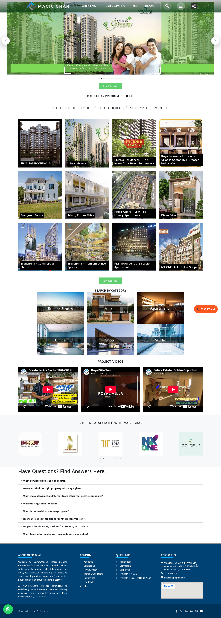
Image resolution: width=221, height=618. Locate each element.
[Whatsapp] (186, 611)
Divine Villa (168, 215)
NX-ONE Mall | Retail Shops (179, 267)
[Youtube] (201, 611)
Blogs (149, 6)
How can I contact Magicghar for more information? (54, 518)
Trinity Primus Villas (80, 215)
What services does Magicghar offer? (44, 480)
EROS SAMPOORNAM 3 (36, 163)
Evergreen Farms (32, 215)
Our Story (89, 6)
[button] (181, 6)
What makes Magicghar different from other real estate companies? (63, 495)
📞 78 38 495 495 (206, 309)
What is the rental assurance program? (46, 511)
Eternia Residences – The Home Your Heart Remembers (134, 161)
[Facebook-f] (176, 611)
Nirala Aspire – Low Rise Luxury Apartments (130, 213)
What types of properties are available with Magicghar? (55, 534)
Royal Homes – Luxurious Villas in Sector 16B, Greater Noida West (180, 160)
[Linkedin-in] (191, 611)
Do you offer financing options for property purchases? (55, 526)
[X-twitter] (181, 611)
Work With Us (115, 6)
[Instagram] (196, 611)
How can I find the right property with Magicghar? (52, 488)
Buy (135, 6)
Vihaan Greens (77, 163)
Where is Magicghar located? (40, 503)
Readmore (40, 596)
